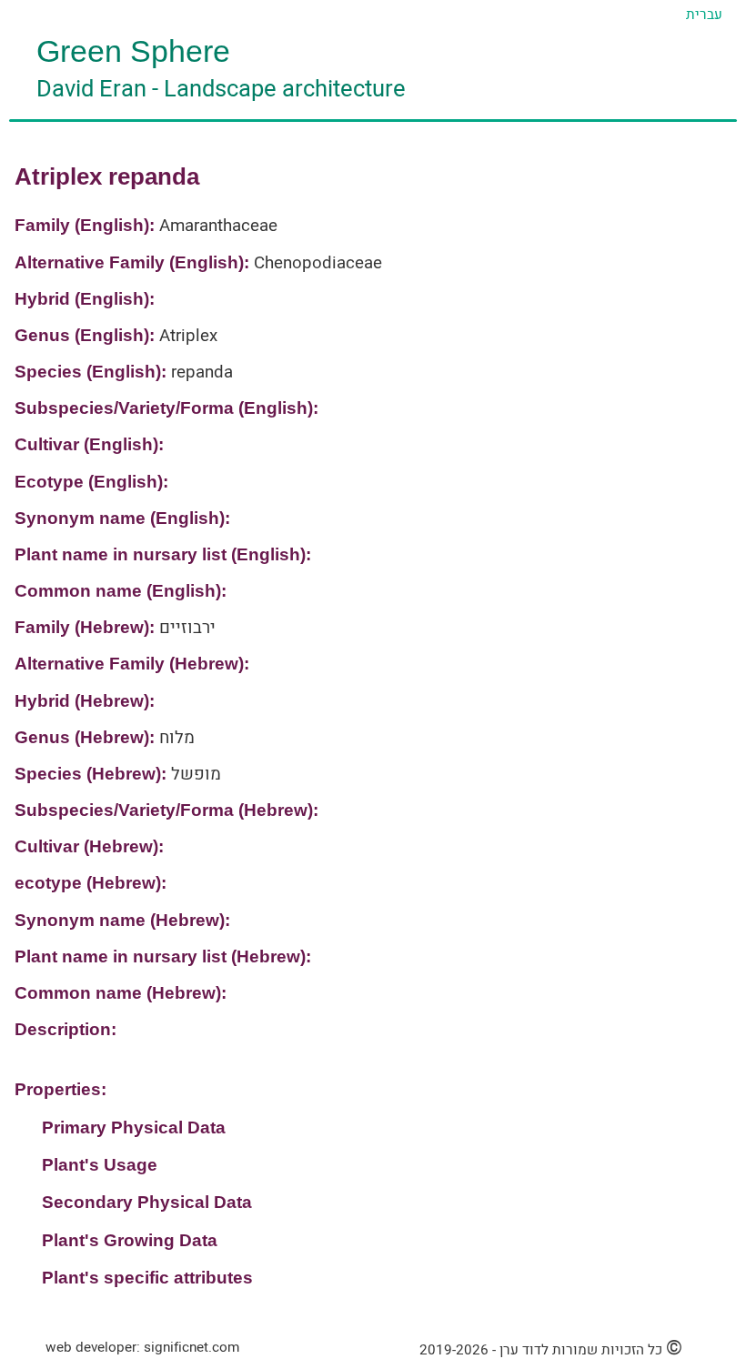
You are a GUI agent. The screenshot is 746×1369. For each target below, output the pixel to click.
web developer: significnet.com (142, 1347)
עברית (704, 15)
